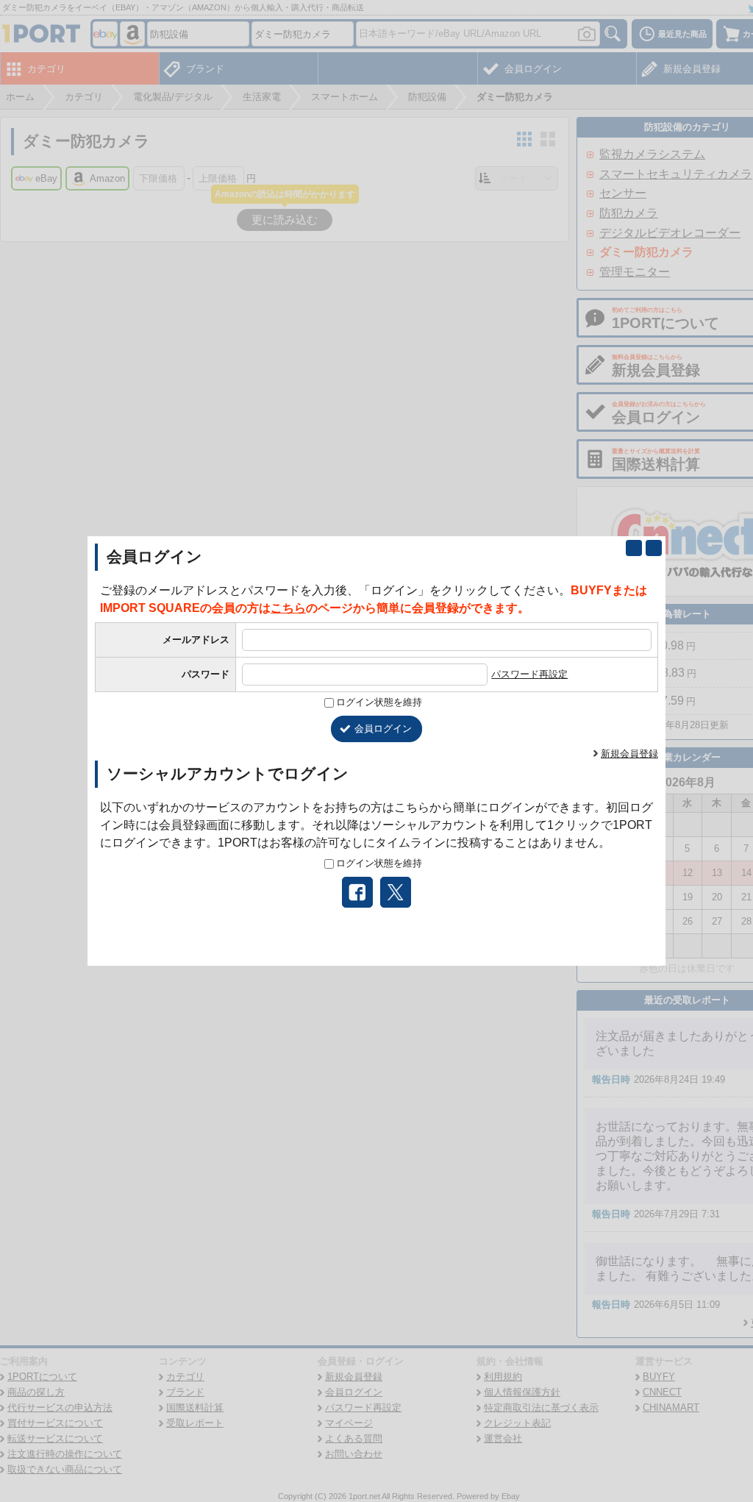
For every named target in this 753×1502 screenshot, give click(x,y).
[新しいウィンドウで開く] (634, 548)
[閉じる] (654, 548)
